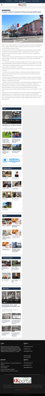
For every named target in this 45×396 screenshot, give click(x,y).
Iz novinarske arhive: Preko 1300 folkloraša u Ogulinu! (6, 321)
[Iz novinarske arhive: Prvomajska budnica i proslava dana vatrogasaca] (16, 328)
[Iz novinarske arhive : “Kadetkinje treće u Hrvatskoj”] (6, 328)
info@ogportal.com (27, 348)
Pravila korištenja (27, 1)
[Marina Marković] (16, 194)
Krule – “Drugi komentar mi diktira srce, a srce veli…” (15, 268)
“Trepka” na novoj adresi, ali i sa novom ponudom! (6, 237)
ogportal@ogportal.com (28, 351)
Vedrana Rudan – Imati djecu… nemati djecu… (16, 280)
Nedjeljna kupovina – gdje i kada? (16, 226)
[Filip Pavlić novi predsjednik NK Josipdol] (7, 147)
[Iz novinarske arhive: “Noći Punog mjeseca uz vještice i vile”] (11, 297)
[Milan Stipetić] (7, 205)
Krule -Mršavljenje (5, 279)
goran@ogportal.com (28, 365)
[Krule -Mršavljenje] (6, 276)
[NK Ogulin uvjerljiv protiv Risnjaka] (16, 147)
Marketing (21, 1)
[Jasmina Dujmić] (16, 184)
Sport (4, 108)
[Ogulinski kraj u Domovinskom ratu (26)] (6, 263)
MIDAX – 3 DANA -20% (6, 225)
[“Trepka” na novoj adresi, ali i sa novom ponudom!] (7, 233)
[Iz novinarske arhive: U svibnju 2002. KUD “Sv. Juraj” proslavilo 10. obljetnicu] (16, 316)
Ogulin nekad (6, 288)
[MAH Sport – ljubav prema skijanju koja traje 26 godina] (16, 245)
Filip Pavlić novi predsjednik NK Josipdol (5, 152)
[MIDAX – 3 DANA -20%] (7, 221)
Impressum (16, 1)
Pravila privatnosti (35, 1)
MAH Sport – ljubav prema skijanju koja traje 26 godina (16, 250)
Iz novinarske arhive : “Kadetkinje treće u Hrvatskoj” (6, 333)
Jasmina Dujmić (15, 188)
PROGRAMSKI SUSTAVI (28, 387)
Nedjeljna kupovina (16, 236)
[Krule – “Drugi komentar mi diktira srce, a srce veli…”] (16, 263)
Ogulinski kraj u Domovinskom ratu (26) (5, 268)
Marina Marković (15, 198)
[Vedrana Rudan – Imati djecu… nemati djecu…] (16, 276)
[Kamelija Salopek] (16, 174)
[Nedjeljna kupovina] (16, 233)
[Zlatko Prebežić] (7, 184)
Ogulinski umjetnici (7, 168)
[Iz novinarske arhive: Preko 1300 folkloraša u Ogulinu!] (6, 316)
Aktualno (3, 10)
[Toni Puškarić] (7, 174)
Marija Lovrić (5, 198)
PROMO (5, 215)
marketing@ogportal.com (28, 346)
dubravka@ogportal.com (28, 362)
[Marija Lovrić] (7, 194)
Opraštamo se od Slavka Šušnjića (11, 125)
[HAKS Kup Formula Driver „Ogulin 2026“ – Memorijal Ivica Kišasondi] (16, 135)
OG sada (6, 10)
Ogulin (9, 10)
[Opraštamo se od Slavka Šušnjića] (11, 117)
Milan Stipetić (5, 209)
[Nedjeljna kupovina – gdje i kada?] (16, 221)
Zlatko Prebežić (5, 188)
